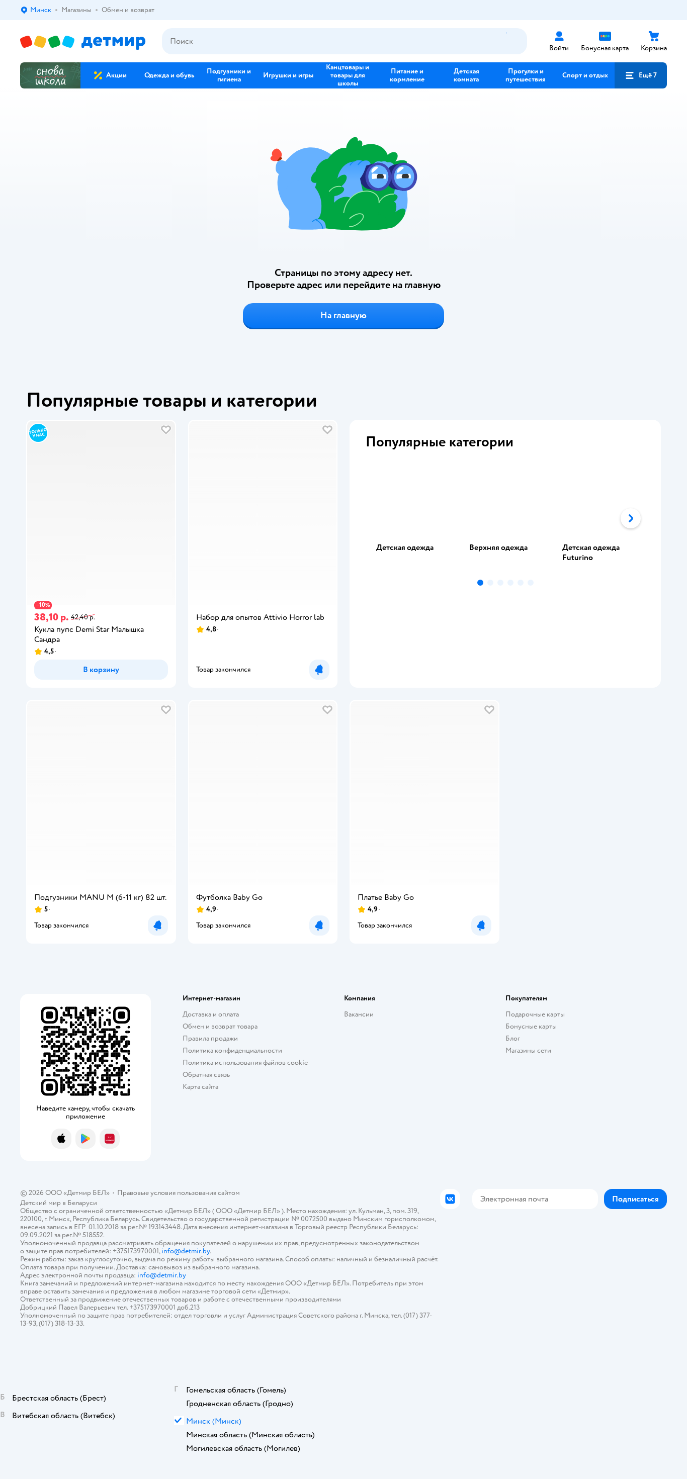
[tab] (412, 518)
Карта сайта (200, 1086)
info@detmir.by (185, 1251)
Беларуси (82, 1202)
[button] (641, 75)
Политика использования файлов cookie (245, 1062)
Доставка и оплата (211, 1014)
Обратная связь (206, 1074)
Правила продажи (210, 1038)
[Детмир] (83, 41)
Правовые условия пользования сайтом (178, 1192)
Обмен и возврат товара (220, 1026)
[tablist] (505, 518)
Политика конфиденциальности (232, 1050)
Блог (512, 1038)
